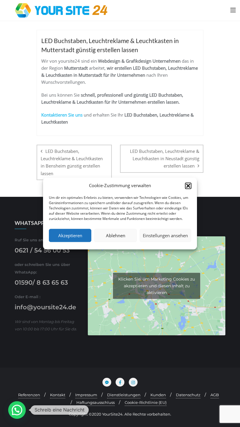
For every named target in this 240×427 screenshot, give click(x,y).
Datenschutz (188, 394)
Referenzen (29, 394)
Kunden (158, 394)
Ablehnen (115, 235)
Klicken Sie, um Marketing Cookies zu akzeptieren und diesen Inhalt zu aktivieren (156, 285)
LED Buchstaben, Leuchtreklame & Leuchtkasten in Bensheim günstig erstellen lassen (72, 162)
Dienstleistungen (123, 394)
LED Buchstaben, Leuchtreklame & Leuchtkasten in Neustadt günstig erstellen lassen (164, 158)
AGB (214, 394)
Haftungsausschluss (95, 402)
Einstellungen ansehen (165, 235)
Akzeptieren (70, 235)
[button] (188, 186)
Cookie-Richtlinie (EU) (146, 402)
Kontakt (57, 394)
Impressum (86, 394)
